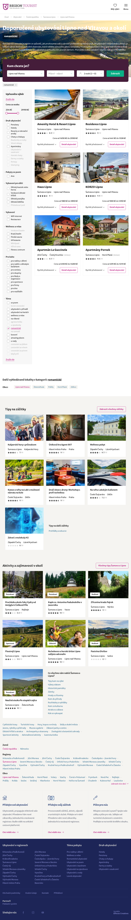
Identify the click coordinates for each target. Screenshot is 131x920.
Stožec (24, 780)
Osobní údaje (31, 893)
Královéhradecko (80, 758)
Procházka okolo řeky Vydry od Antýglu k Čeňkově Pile (20, 603)
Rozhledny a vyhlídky (57, 702)
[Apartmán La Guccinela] (57, 230)
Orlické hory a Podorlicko (68, 762)
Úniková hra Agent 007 (60, 444)
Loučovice (118, 780)
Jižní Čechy (47, 758)
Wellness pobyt (97, 444)
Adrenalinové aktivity (31, 735)
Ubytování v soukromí (109, 869)
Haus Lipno (44, 187)
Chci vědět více (9, 832)
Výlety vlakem (54, 684)
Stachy (63, 777)
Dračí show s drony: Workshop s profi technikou (64, 491)
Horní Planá (62, 387)
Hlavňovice (45, 780)
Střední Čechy (115, 762)
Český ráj (50, 762)
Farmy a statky (105, 865)
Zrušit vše (10, 99)
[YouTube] (42, 912)
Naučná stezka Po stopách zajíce (21, 700)
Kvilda (14, 780)
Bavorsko (39, 883)
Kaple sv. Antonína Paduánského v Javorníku (65, 603)
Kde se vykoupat (55, 713)
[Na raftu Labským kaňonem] (106, 473)
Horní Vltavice (59, 780)
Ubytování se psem (75, 862)
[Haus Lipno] (57, 167)
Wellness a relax (74, 855)
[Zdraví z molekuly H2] (24, 521)
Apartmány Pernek (98, 249)
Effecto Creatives (120, 912)
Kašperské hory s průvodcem (22, 444)
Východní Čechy (37, 765)
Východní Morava (85, 765)
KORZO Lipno (94, 187)
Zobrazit (115, 73)
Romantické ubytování (77, 859)
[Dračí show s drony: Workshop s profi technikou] (65, 473)
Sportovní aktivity (11, 735)
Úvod (6, 17)
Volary (54, 777)
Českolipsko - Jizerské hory (104, 758)
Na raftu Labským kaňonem (104, 490)
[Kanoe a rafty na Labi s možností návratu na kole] (24, 473)
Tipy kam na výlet (56, 681)
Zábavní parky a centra (56, 728)
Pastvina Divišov (99, 651)
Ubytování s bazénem (76, 865)
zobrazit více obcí (118, 784)
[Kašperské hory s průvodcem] (24, 428)
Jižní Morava (33, 758)
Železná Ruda (39, 387)
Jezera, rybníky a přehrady (14, 728)
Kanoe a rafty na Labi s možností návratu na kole (24, 491)
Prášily (50, 387)
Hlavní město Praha (11, 768)
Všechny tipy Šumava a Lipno (112, 565)
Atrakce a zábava (55, 709)
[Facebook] (23, 912)
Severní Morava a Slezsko (31, 762)
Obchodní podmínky (11, 893)
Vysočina (23, 765)
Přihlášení (58, 893)
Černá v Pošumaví (77, 777)
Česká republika (32, 17)
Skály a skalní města (69, 724)
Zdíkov (73, 387)
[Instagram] (33, 912)
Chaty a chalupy (106, 859)
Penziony (103, 855)
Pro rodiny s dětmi (75, 852)
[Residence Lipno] (106, 105)
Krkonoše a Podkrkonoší (13, 758)
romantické (55, 379)
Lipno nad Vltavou (67, 17)
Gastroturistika (51, 735)
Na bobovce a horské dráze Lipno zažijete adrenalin (64, 652)
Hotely (102, 852)
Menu (125, 9)
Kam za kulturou (55, 706)
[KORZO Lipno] (106, 167)
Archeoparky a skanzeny (37, 731)
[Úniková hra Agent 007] (65, 428)
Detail (69, 144)
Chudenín (92, 780)
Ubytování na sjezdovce (77, 869)
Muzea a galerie (36, 728)
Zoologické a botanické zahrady (65, 731)
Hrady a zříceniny (55, 695)
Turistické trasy (27, 724)
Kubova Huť (105, 780)
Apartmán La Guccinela (52, 249)
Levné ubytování (74, 876)
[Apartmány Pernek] (106, 230)
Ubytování (17, 17)
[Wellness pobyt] (106, 428)
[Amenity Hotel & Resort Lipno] (57, 105)
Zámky (51, 692)
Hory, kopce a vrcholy (47, 724)
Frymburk (92, 777)
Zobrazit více (122, 53)
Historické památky (57, 688)
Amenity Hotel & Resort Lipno (56, 124)
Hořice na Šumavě (77, 780)
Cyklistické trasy (10, 724)
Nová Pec (105, 777)
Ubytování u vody (74, 872)
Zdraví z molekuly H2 (18, 537)
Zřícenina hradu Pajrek (102, 602)
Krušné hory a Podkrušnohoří (61, 765)
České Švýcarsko (62, 758)
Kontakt (45, 893)
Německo (24, 749)
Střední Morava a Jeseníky (94, 762)
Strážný (33, 780)
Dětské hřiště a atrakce (13, 731)
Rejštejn (115, 777)
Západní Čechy (9, 765)
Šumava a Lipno (49, 17)
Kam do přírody (55, 699)
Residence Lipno (96, 124)
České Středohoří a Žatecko (108, 765)
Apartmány (104, 862)
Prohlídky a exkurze (57, 531)
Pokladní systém (10, 904)
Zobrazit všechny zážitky (111, 409)
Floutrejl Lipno (12, 651)
